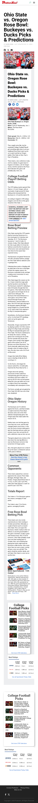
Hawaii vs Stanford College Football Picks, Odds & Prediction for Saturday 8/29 (25, 621)
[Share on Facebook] (5, 50)
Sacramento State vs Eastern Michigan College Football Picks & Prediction (26, 628)
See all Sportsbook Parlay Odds (21, 677)
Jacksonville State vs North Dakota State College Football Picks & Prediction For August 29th (22, 636)
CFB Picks (7, 46)
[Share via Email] (12, 50)
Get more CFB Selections (19, 653)
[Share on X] (8, 50)
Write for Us (18, 790)
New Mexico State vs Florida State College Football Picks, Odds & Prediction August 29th (25, 614)
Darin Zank (9, 44)
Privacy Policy (25, 788)
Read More (15, 593)
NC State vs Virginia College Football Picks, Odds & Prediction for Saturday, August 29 (25, 645)
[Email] (17, 105)
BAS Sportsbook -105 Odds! (18, 572)
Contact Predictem (12, 788)
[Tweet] (13, 105)
